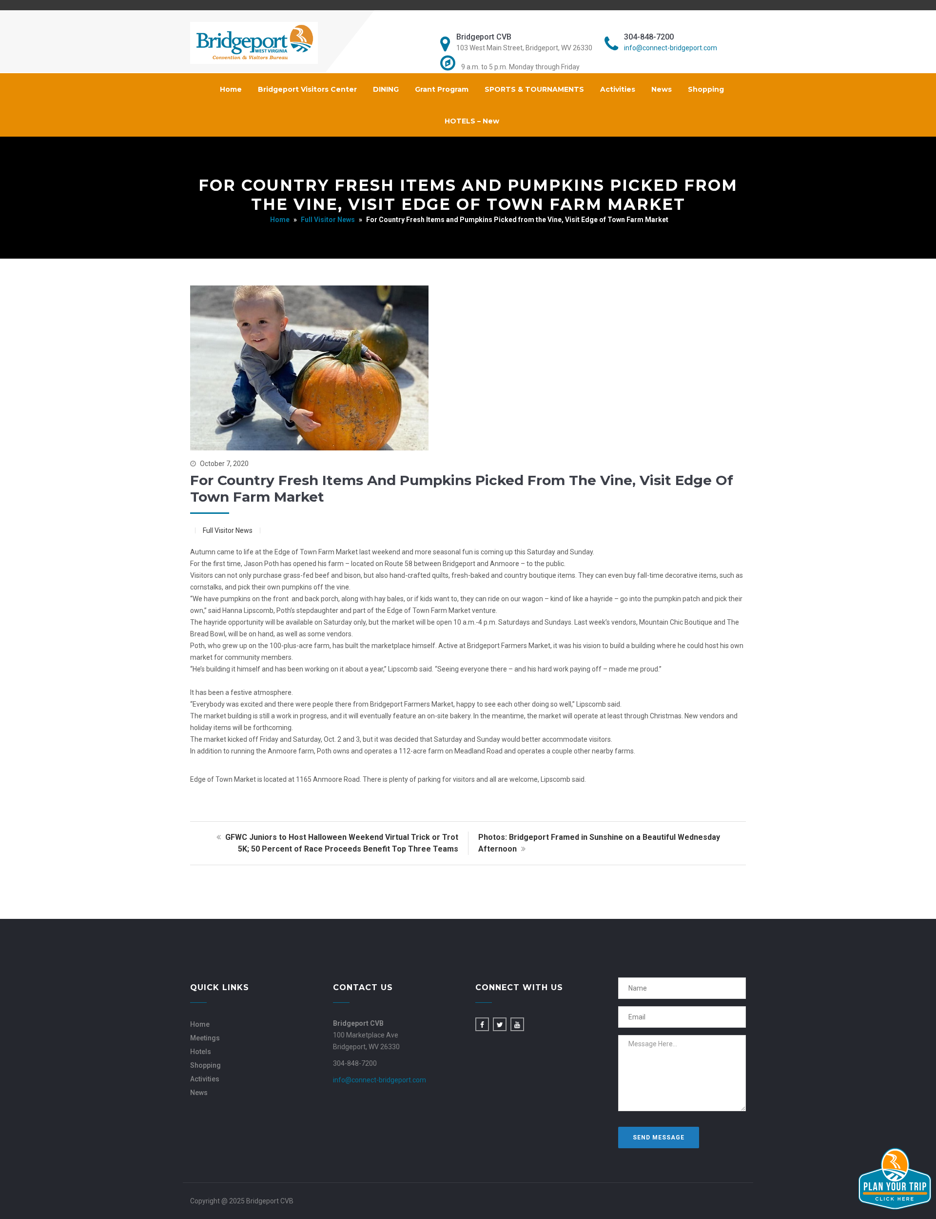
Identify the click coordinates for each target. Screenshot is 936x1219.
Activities (617, 89)
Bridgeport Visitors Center (307, 89)
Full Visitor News (328, 219)
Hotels (200, 1052)
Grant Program (441, 89)
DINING (386, 89)
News (661, 89)
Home (231, 89)
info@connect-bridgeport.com (670, 48)
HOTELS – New (472, 121)
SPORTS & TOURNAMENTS (534, 89)
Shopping (706, 89)
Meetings (205, 1038)
